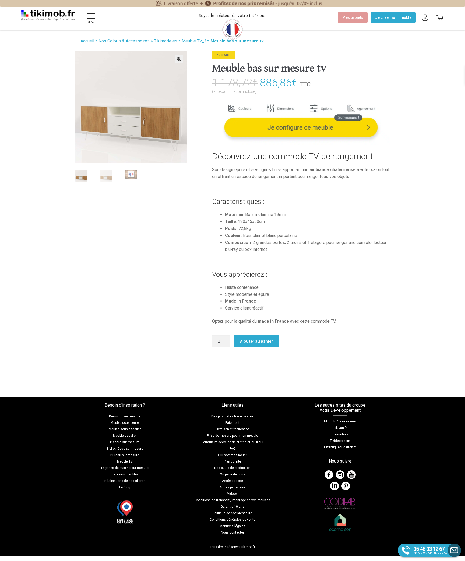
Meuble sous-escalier (125, 429)
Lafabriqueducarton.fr (340, 447)
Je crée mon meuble (393, 17)
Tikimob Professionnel (340, 421)
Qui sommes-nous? (232, 455)
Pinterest (345, 486)
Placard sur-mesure (124, 442)
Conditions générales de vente (232, 519)
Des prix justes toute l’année (232, 416)
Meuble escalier (125, 436)
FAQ (232, 448)
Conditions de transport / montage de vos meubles (232, 500)
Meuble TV (125, 461)
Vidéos (232, 494)
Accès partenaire (232, 487)
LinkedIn (334, 486)
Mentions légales (232, 526)
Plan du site (232, 461)
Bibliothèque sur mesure (125, 448)
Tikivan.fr (340, 428)
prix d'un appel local (430, 550)
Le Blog (124, 487)
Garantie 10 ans (232, 507)
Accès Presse (232, 481)
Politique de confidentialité (232, 513)
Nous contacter (232, 532)
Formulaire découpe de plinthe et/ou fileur (232, 442)
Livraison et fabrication (232, 429)
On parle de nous (232, 474)
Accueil (87, 41)
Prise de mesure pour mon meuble (232, 436)
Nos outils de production (232, 468)
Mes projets (352, 17)
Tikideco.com (340, 441)
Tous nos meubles (125, 474)
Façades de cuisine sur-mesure (125, 468)
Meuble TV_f (194, 41)
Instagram (340, 474)
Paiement (232, 423)
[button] (179, 59)
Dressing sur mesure (124, 416)
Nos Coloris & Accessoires (124, 41)
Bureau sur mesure (124, 455)
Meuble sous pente (125, 423)
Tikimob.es (340, 434)
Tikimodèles (165, 41)
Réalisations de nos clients (124, 481)
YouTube (351, 474)
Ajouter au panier (256, 341)
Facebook (329, 474)
